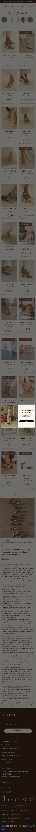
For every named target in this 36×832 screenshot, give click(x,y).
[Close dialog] (34, 405)
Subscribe (27, 421)
